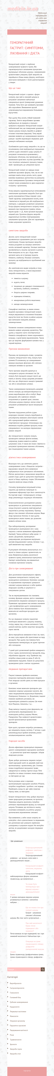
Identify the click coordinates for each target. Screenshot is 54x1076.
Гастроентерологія (17, 988)
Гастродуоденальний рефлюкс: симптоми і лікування (34, 850)
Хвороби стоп (15, 1054)
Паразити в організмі (18, 1026)
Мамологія (14, 1016)
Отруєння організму (17, 1021)
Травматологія (15, 1040)
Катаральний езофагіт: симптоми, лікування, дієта (34, 868)
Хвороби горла (16, 1049)
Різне (12, 1035)
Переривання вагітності (19, 1030)
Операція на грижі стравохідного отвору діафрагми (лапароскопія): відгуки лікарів (27, 946)
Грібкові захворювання (19, 1002)
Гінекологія (14, 993)
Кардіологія (14, 1007)
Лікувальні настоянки (18, 1011)
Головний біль (15, 997)
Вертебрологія (15, 983)
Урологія (13, 1044)
